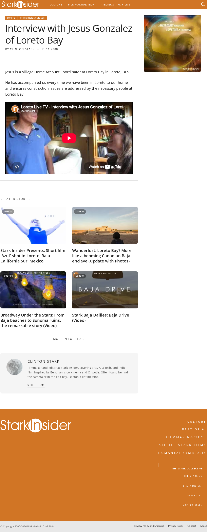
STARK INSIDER (193, 485)
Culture (56, 4)
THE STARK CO (193, 475)
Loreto (11, 18)
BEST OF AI (194, 429)
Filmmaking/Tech (81, 4)
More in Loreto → (69, 339)
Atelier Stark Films (115, 4)
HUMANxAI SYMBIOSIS (182, 452)
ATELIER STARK (193, 505)
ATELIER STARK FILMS (183, 445)
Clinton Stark (22, 49)
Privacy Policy (175, 526)
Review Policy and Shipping (149, 526)
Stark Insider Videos (32, 18)
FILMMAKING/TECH (186, 437)
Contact (191, 526)
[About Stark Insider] (172, 43)
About (203, 526)
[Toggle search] (203, 4)
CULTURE (197, 421)
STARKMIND (195, 495)
